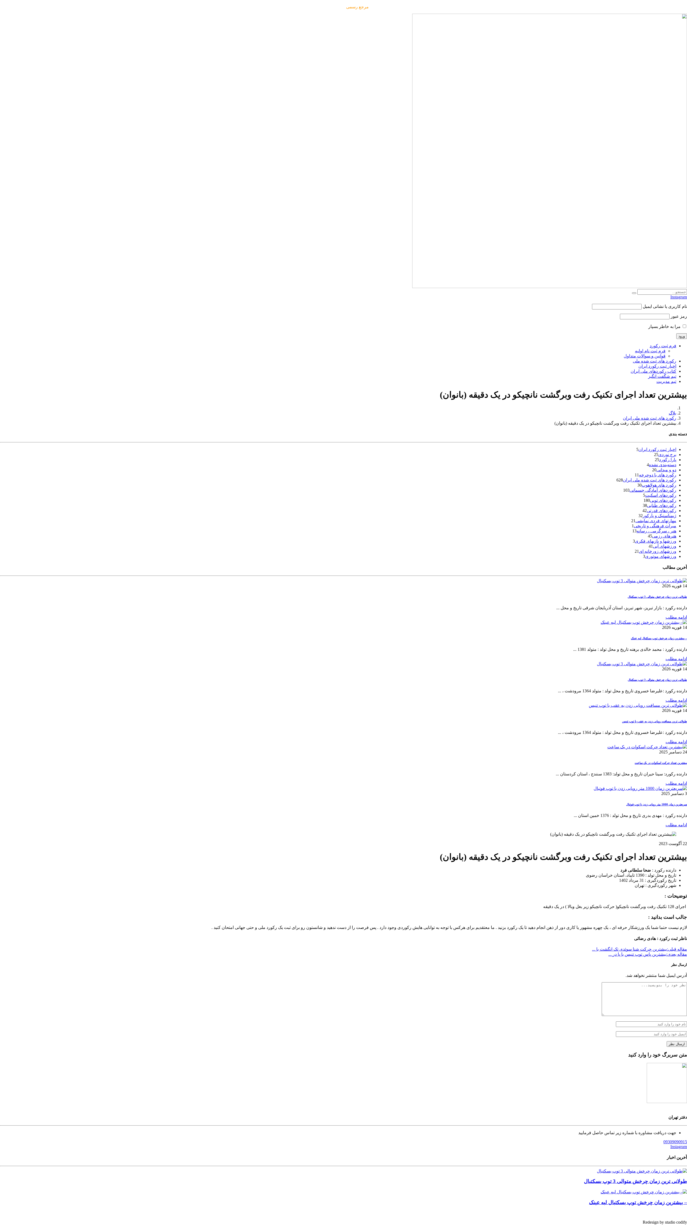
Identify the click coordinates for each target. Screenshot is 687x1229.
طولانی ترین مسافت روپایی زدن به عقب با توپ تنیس (654, 721)
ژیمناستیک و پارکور (659, 515)
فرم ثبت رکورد (663, 345)
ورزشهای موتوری (660, 556)
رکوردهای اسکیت (660, 495)
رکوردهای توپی (663, 500)
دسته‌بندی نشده (662, 464)
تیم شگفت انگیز (662, 376)
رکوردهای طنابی (661, 505)
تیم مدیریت (666, 381)
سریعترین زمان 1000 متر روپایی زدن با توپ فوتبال (656, 804)
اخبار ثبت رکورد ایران (657, 366)
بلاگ (672, 413)
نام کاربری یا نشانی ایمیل (665, 306)
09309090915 (675, 1142)
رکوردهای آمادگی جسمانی (653, 490)
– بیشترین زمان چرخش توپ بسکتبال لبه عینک (659, 638)
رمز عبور (679, 316)
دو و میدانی (666, 470)
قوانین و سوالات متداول (645, 356)
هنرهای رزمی (664, 536)
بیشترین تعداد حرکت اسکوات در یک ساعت (661, 762)
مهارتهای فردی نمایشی (655, 520)
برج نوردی (667, 454)
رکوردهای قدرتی (661, 510)
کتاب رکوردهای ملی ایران (653, 371)
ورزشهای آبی (664, 546)
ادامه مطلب (676, 617)
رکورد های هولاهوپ (659, 485)
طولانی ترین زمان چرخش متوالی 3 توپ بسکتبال (657, 596)
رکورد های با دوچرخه (657, 475)
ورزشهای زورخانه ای (657, 551)
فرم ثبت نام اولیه (650, 351)
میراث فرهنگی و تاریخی (655, 526)
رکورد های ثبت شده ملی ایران (649, 418)
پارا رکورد (667, 459)
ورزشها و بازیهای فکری (655, 541)
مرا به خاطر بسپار (665, 326)
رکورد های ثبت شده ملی (654, 361)
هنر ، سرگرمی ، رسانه (656, 531)
